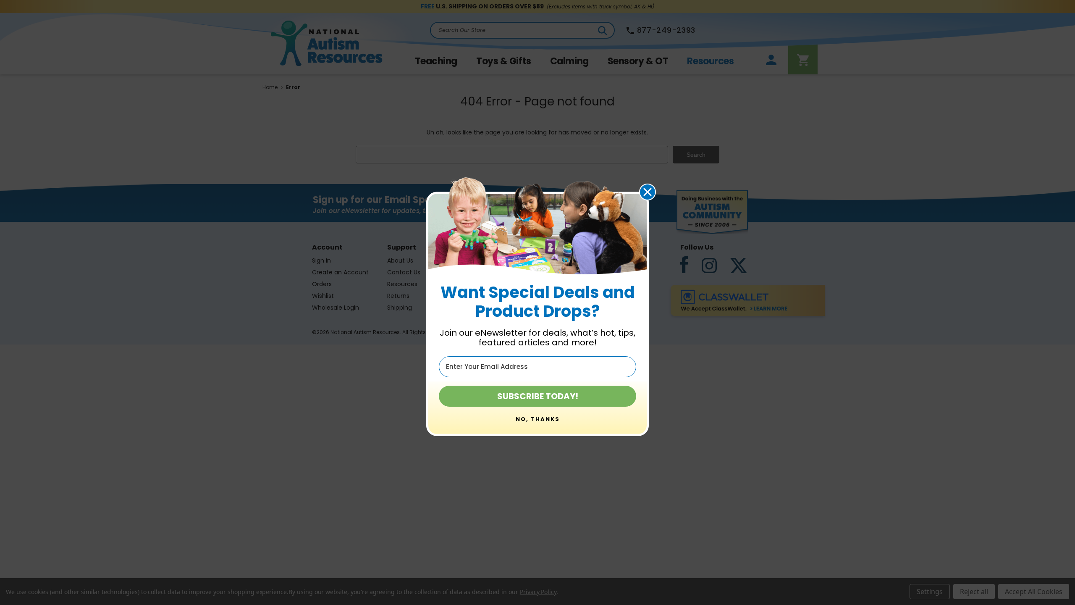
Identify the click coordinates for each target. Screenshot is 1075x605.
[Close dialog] (647, 192)
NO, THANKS (538, 419)
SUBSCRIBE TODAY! (537, 396)
